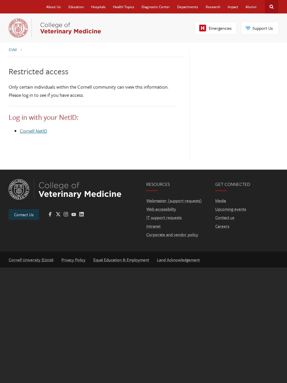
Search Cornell (271, 6)
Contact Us (24, 214)
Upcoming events (230, 209)
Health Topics (123, 7)
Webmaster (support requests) (174, 200)
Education (76, 7)
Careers (222, 226)
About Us (53, 7)
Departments (187, 7)
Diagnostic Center (156, 7)
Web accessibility (161, 209)
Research (213, 7)
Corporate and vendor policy (172, 234)
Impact (233, 7)
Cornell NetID (33, 130)
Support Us (263, 28)
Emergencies (220, 28)
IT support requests (164, 217)
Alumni (251, 7)
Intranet (153, 226)
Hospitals (98, 7)
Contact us (224, 217)
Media (220, 200)
